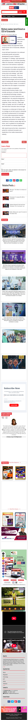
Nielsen (9, 45)
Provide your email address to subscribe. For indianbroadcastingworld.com (12, 402)
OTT (4, 679)
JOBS (26, 35)
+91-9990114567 (11, 692)
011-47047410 (14, 690)
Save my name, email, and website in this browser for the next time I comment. (13, 170)
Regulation (5, 674)
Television (16, 24)
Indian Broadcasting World (16, 714)
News (13, 16)
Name (3, 159)
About (4, 672)
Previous (5, 142)
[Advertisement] (14, 494)
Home (4, 16)
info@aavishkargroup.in (13, 693)
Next (24, 142)
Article (4, 681)
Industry (9, 16)
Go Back (5, 20)
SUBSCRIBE (14, 405)
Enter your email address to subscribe (14, 395)
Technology (5, 677)
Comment (3, 152)
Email (2, 164)
